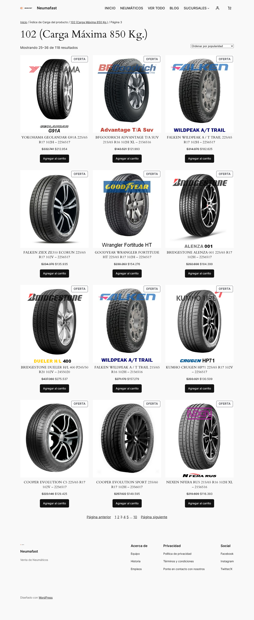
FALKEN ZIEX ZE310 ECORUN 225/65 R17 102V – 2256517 (54, 255)
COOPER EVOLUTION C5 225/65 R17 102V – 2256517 (54, 484)
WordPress (46, 597)
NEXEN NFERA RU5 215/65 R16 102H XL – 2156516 (199, 484)
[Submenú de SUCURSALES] (208, 8)
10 (135, 517)
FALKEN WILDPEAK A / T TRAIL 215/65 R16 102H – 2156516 (127, 369)
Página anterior (99, 517)
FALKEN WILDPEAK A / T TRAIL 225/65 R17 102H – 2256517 (199, 139)
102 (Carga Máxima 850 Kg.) (89, 22)
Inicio (23, 22)
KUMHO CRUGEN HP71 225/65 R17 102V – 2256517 (199, 369)
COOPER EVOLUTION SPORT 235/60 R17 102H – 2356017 (127, 484)
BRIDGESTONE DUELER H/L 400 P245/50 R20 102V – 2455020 (54, 369)
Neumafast (47, 8)
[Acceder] (217, 8)
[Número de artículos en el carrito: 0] (229, 8)
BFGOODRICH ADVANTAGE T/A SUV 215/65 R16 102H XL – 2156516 (127, 139)
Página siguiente (154, 517)
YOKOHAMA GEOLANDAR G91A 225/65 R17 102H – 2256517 (54, 139)
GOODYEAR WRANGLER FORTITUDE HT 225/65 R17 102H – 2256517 (127, 255)
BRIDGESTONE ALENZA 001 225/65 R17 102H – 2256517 (199, 255)
